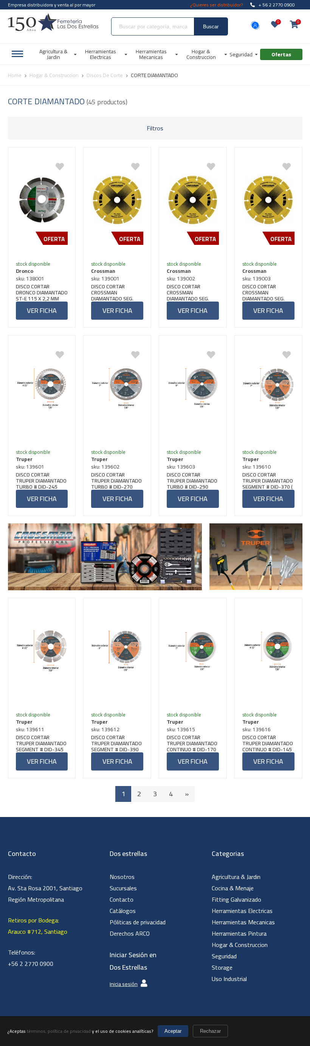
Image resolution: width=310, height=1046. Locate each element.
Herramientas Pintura (239, 933)
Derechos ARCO (130, 933)
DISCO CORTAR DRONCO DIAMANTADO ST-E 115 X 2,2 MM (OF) (42, 292)
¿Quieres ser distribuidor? (217, 4)
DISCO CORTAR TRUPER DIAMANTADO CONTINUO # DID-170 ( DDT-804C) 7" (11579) (192, 743)
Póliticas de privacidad (138, 922)
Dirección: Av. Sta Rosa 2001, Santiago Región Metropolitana (45, 888)
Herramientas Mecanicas (243, 922)
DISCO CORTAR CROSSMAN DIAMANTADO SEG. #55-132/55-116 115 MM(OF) (116, 292)
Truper (24, 459)
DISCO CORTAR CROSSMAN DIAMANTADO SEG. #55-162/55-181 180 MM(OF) (192, 292)
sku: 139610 (256, 467)
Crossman (103, 271)
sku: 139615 (181, 729)
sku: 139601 (30, 467)
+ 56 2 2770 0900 (277, 4)
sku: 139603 (181, 467)
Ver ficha (42, 310)
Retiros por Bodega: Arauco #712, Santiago (37, 925)
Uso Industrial (229, 978)
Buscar (211, 26)
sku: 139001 (105, 278)
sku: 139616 (256, 729)
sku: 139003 (256, 278)
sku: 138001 (30, 278)
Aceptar (172, 1031)
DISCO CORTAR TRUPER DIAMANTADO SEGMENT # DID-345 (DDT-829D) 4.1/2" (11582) (41, 743)
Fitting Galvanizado (236, 899)
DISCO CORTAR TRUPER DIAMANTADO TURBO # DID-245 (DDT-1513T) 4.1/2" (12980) (41, 481)
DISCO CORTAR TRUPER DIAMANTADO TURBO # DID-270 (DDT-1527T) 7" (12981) (116, 481)
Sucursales (123, 888)
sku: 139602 (105, 467)
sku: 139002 (181, 278)
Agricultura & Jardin (236, 876)
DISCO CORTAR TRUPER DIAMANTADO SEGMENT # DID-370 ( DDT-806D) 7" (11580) (268, 481)
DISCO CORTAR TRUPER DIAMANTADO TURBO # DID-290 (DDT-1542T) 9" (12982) (192, 481)
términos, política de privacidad (59, 1031)
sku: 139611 (30, 729)
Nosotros (122, 876)
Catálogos (123, 910)
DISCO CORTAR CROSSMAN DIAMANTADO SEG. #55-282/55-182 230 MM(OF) (267, 292)
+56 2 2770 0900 (30, 963)
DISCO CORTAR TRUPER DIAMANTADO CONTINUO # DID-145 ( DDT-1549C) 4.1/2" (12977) (267, 743)
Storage (222, 967)
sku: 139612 (105, 729)
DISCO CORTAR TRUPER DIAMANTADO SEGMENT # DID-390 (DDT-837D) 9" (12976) (116, 743)
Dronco (24, 271)
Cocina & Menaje (233, 888)
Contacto (121, 899)
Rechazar (210, 1031)
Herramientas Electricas (242, 910)
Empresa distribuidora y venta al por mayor (51, 4)
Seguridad (224, 956)
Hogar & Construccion (240, 944)
